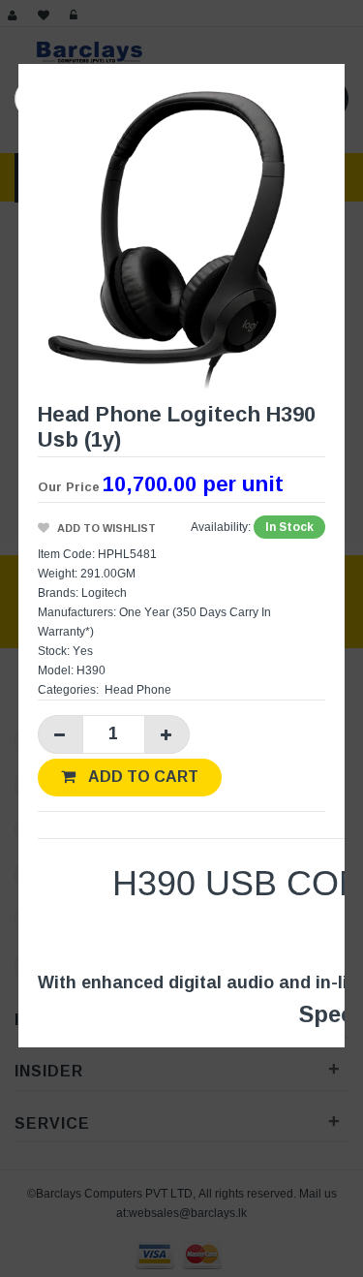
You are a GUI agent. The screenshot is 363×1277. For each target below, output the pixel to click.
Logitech (104, 592)
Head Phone (138, 689)
